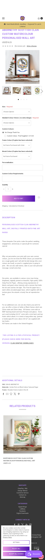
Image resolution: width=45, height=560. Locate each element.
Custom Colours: (8, 129)
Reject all (16, 548)
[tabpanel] (7, 90)
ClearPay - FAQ (22, 488)
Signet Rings (22, 507)
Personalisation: (7, 162)
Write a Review (32, 46)
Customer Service (22, 493)
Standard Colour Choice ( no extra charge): (20, 118)
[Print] (11, 394)
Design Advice (22, 490)
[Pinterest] (19, 394)
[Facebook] (3, 394)
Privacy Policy (7, 537)
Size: (7, 107)
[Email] (7, 394)
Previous (2, 91)
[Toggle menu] (3, 18)
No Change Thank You (12, 132)
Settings (16, 542)
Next (41, 91)
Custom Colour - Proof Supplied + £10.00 (20, 136)
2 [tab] (21, 99)
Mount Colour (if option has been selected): (17, 151)
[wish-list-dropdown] (39, 197)
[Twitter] (15, 394)
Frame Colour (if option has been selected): (17, 140)
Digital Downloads (23, 513)
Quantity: (5, 185)
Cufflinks (22, 509)
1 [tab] (18, 99)
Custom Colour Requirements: (13, 173)
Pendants (22, 511)
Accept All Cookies (16, 554)
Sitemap (22, 497)
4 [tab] (26, 99)
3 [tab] (23, 99)
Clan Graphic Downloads (22, 343)
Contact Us (22, 495)
